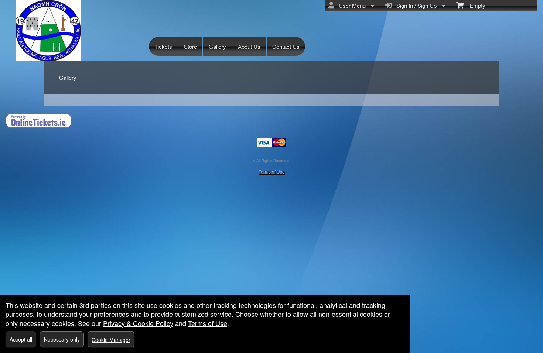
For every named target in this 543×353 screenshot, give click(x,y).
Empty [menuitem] (474, 5)
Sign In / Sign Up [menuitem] (415, 5)
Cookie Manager (111, 339)
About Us (249, 46)
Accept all (21, 339)
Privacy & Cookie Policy (138, 323)
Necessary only (62, 339)
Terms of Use (272, 171)
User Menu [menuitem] (350, 5)
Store (190, 46)
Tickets (163, 46)
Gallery (217, 46)
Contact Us (286, 46)
